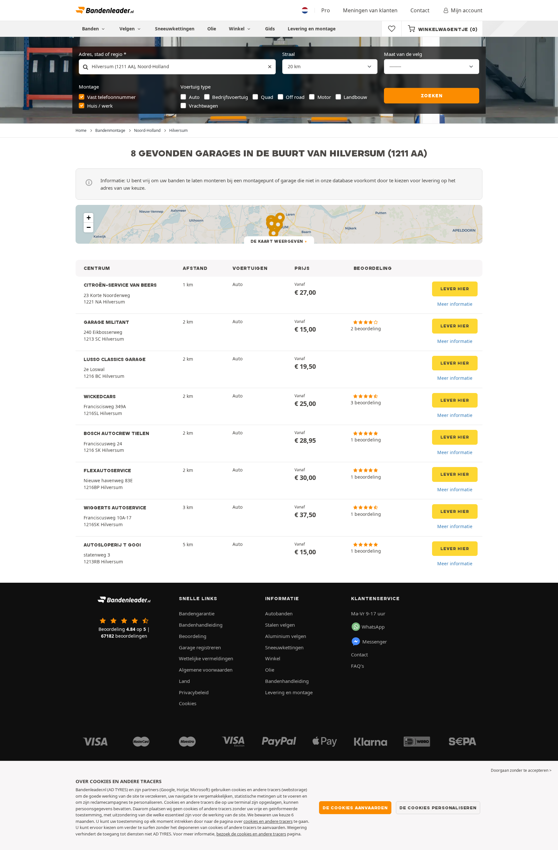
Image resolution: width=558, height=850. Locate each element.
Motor (324, 97)
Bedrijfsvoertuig (230, 97)
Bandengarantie (196, 613)
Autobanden (279, 613)
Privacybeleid (194, 692)
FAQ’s (357, 666)
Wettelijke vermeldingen (206, 658)
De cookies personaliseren (438, 807)
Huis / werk (100, 105)
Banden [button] (91, 29)
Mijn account (466, 10)
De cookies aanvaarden (355, 807)
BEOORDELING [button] (373, 268)
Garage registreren (200, 647)
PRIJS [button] (301, 268)
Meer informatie (454, 304)
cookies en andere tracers (268, 821)
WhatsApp (373, 626)
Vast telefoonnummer (111, 97)
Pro (325, 10)
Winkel (237, 29)
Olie (211, 29)
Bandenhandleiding (200, 625)
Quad (267, 97)
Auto (194, 97)
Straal (288, 54)
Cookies (187, 703)
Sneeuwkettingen (174, 29)
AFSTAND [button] (195, 268)
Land (184, 681)
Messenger (374, 641)
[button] (88, 218)
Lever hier (454, 288)
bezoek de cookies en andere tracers (251, 834)
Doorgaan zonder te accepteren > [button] (521, 770)
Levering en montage (312, 29)
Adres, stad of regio (100, 54)
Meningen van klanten (370, 10)
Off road (295, 97)
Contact (419, 10)
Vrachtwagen (203, 105)
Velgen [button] (127, 29)
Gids (270, 29)
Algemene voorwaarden (205, 669)
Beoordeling (192, 636)
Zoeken (432, 96)
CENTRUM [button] (97, 268)
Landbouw (355, 97)
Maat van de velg (403, 54)
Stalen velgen (280, 625)
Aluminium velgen (285, 636)
